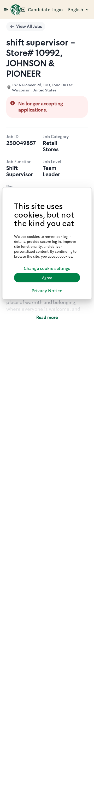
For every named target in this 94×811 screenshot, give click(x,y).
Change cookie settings (47, 268)
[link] (15, 9)
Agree (47, 277)
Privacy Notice (47, 291)
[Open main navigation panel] (5, 9)
